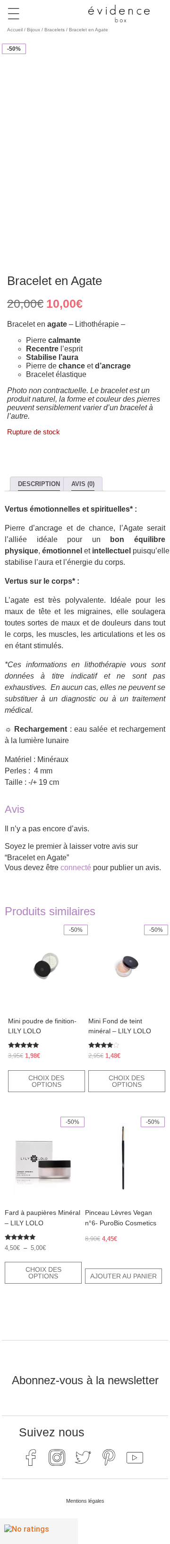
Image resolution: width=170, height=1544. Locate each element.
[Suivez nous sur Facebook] (30, 1457)
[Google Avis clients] (39, 1531)
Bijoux (33, 29)
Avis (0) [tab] (82, 483)
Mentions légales (85, 1501)
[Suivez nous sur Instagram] (56, 1457)
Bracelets (54, 29)
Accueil (15, 29)
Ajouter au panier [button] (123, 1276)
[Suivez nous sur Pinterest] (108, 1457)
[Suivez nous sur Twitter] (82, 1457)
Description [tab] (39, 483)
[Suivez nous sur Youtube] (134, 1457)
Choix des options (46, 1081)
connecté (75, 868)
